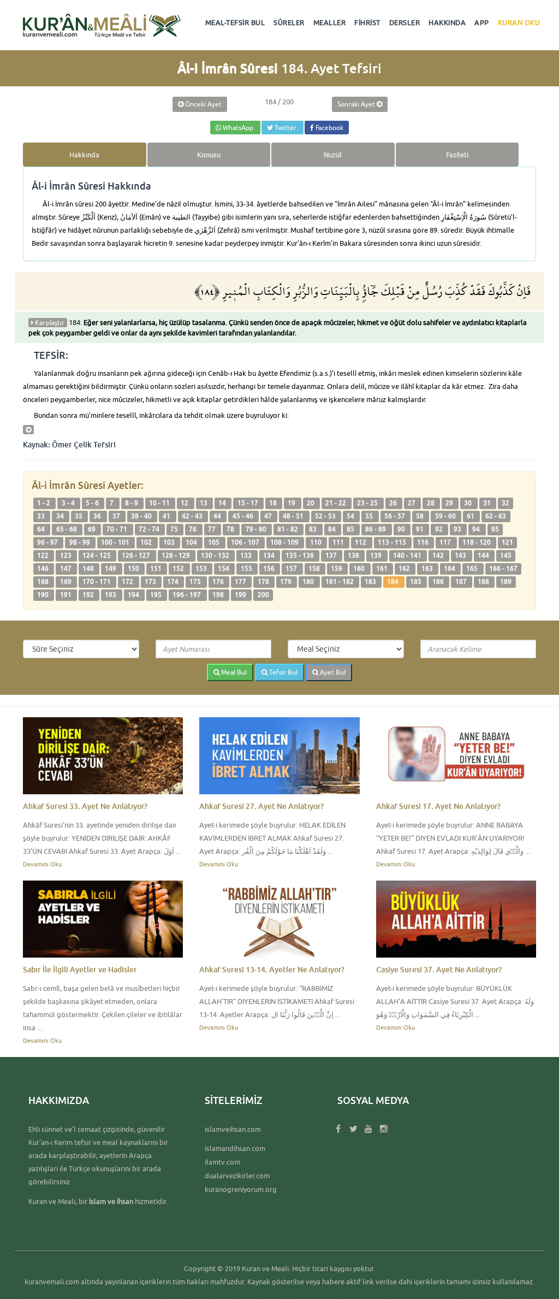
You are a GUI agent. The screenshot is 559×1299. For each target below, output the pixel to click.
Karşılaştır (48, 322)
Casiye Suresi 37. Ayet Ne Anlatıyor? (439, 969)
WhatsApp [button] (238, 127)
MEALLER (329, 22)
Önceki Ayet (202, 104)
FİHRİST (367, 22)
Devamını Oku (42, 863)
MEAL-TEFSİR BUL (235, 22)
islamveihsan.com (233, 1129)
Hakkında (84, 154)
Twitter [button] (285, 127)
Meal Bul (233, 672)
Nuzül (333, 154)
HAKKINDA (447, 22)
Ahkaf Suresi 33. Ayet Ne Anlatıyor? (85, 806)
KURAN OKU (519, 22)
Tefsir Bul (282, 672)
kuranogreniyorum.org (241, 1189)
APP (481, 22)
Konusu (209, 154)
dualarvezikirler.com (237, 1175)
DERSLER (404, 22)
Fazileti (457, 154)
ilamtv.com (222, 1162)
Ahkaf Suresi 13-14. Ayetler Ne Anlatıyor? (271, 969)
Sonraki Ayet (357, 104)
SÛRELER (289, 22)
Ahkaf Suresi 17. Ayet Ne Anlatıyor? (438, 806)
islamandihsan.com (235, 1148)
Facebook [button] (328, 127)
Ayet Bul (332, 672)
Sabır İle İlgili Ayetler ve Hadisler (80, 969)
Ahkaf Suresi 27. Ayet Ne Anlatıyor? (261, 806)
